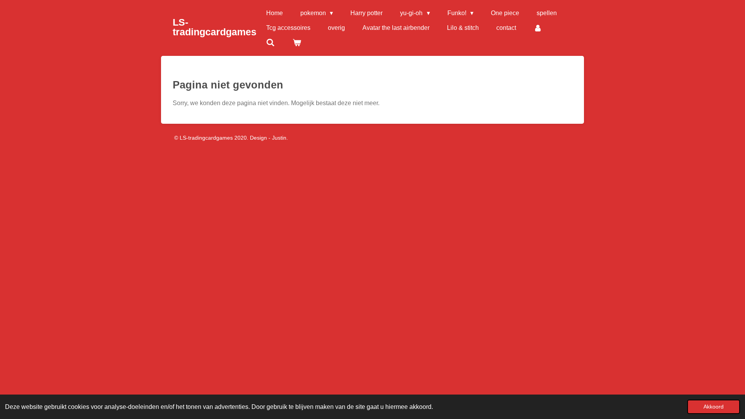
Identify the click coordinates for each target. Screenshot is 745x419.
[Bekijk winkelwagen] (296, 42)
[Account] (538, 28)
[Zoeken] (270, 42)
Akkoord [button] (713, 406)
